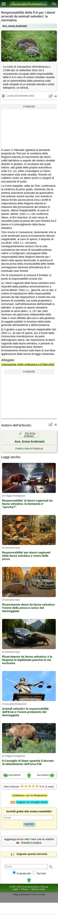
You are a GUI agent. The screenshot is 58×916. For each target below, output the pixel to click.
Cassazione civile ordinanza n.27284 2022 (27, 364)
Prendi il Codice (31, 842)
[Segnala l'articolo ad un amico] (50, 95)
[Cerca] (51, 867)
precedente (15, 775)
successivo (43, 775)
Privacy (24, 889)
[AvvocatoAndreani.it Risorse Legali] (29, 6)
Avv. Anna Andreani (14, 25)
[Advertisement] (29, 127)
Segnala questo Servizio (32, 854)
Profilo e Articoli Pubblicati (29, 448)
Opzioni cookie (38, 889)
